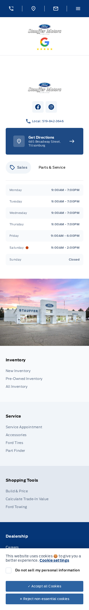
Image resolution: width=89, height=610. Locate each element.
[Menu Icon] (78, 8)
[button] (11, 8)
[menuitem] (44, 374)
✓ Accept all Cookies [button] (44, 586)
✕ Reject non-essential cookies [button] (44, 599)
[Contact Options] (55, 8)
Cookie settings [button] (54, 560)
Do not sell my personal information (47, 570)
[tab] (18, 167)
